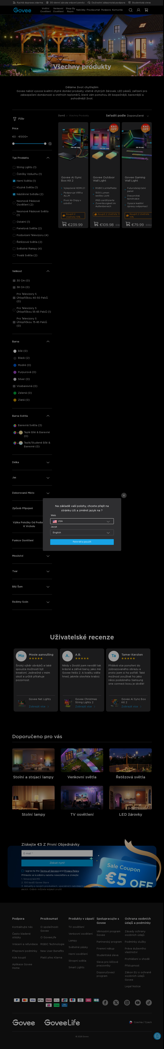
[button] (81, 521)
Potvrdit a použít (81, 542)
